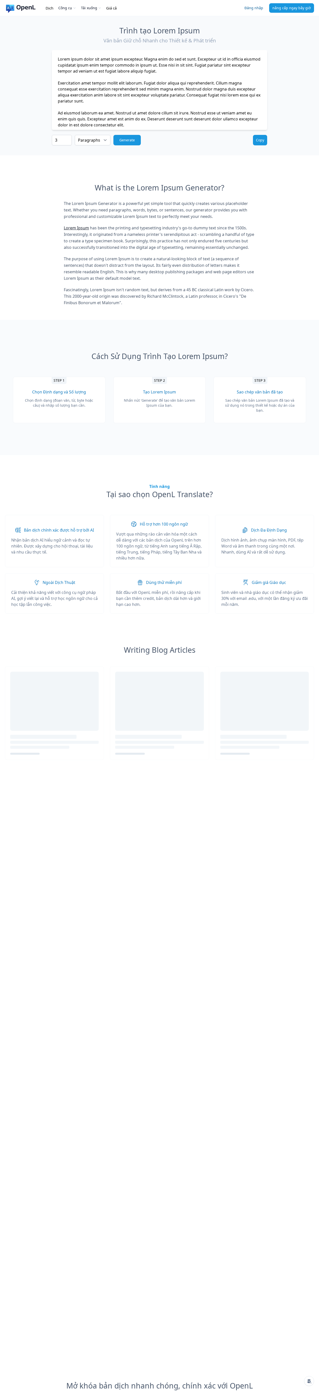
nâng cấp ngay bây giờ (291, 7)
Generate (127, 140)
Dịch (49, 7)
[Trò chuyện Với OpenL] (309, 1381)
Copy (260, 140)
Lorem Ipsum (76, 228)
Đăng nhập (253, 7)
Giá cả (111, 7)
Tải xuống (89, 7)
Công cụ (65, 7)
